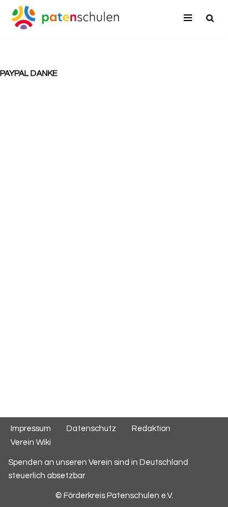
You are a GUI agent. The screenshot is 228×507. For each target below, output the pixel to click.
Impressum (31, 428)
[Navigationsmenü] (187, 18)
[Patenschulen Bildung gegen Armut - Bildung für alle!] (65, 18)
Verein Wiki (31, 442)
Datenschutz (91, 428)
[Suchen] (210, 18)
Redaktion (151, 428)
